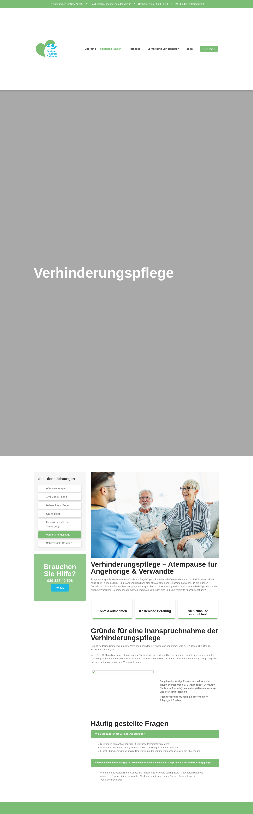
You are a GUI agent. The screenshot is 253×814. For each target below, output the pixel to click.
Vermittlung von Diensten (163, 48)
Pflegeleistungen (110, 48)
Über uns (90, 48)
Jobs (190, 48)
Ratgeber (134, 48)
